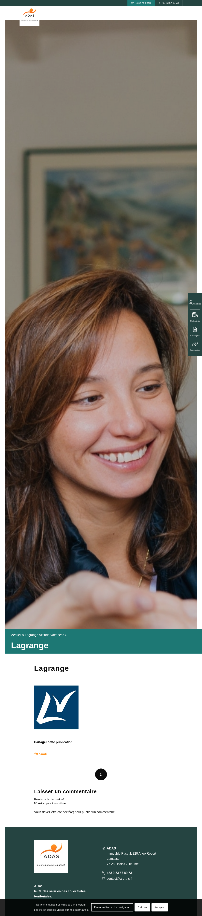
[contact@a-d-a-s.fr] (103, 878)
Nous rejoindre (144, 3)
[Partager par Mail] (45, 754)
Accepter (159, 907)
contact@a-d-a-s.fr (119, 878)
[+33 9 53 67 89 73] (103, 873)
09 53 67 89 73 (171, 3)
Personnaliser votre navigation (112, 907)
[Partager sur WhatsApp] (40, 754)
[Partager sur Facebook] (35, 754)
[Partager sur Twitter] (37, 754)
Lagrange (51, 668)
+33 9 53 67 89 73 (119, 873)
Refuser (142, 907)
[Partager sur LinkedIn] (42, 754)
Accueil (16, 635)
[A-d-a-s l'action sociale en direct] (29, 16)
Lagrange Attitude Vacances (44, 635)
